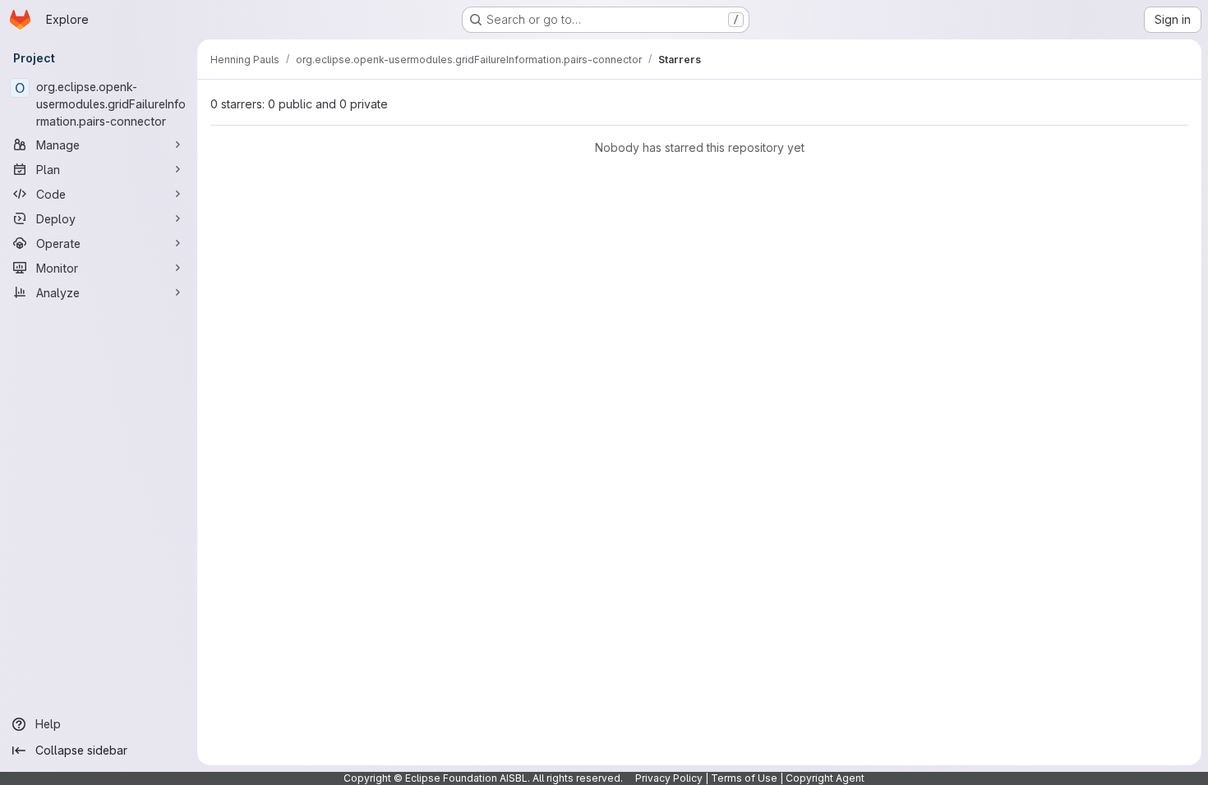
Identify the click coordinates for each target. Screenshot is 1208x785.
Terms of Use (744, 778)
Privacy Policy (669, 778)
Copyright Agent (825, 778)
